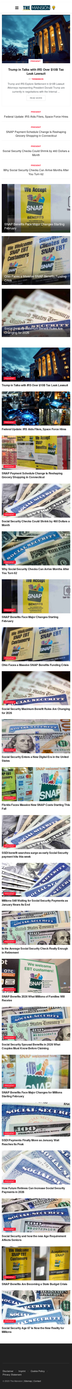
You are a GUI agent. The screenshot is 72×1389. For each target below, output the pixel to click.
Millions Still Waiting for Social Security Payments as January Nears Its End (35, 902)
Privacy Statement (12, 1374)
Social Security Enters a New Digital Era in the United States (35, 759)
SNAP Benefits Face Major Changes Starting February (34, 226)
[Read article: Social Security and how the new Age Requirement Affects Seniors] (36, 1215)
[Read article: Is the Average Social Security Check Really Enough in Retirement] (36, 928)
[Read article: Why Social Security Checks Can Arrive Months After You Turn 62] (36, 548)
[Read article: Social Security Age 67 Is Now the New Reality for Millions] (36, 1307)
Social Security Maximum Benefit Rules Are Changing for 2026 (33, 330)
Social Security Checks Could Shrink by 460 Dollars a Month (36, 153)
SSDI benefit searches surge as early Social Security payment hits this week (35, 855)
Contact (37, 1380)
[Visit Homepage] (39, 7)
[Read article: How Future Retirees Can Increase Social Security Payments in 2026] (36, 1167)
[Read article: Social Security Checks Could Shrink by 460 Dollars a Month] (36, 501)
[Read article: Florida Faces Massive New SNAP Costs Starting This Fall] (36, 784)
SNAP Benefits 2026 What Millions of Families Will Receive (33, 998)
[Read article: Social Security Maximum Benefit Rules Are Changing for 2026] (36, 312)
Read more (36, 97)
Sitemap (28, 1380)
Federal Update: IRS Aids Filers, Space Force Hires (36, 117)
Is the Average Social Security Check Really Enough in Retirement (35, 950)
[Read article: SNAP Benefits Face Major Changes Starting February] (36, 208)
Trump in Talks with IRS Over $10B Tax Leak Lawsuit (36, 71)
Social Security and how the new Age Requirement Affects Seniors (34, 1238)
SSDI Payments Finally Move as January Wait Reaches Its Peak (30, 1142)
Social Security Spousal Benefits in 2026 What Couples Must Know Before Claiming (31, 1046)
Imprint (22, 1371)
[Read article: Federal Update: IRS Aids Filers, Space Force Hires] (36, 408)
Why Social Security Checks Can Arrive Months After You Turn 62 (36, 172)
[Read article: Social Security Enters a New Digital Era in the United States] (36, 736)
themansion (37, 79)
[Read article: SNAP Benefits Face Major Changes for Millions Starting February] (36, 1072)
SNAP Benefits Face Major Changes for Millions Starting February (32, 1094)
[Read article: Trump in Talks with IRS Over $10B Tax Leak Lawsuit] (36, 39)
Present (36, 61)
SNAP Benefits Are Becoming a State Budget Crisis (34, 1284)
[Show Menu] (17, 7)
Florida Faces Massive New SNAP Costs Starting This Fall (36, 807)
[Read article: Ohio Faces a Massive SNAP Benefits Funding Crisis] (36, 260)
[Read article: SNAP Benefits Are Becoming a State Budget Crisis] (36, 1263)
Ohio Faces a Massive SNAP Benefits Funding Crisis (35, 278)
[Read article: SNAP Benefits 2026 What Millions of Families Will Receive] (36, 976)
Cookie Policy (38, 1371)
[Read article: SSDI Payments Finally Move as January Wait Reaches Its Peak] (36, 1119)
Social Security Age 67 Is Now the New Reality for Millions (33, 1330)
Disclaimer (8, 1371)
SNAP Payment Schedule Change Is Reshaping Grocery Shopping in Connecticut (36, 134)
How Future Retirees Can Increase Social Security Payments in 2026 (33, 1190)
